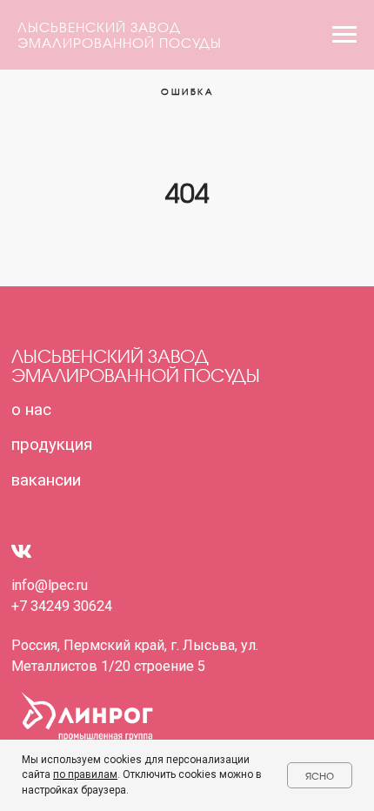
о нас (31, 409)
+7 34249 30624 (61, 606)
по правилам (85, 774)
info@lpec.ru (49, 585)
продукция (51, 444)
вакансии (46, 480)
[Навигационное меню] (344, 35)
